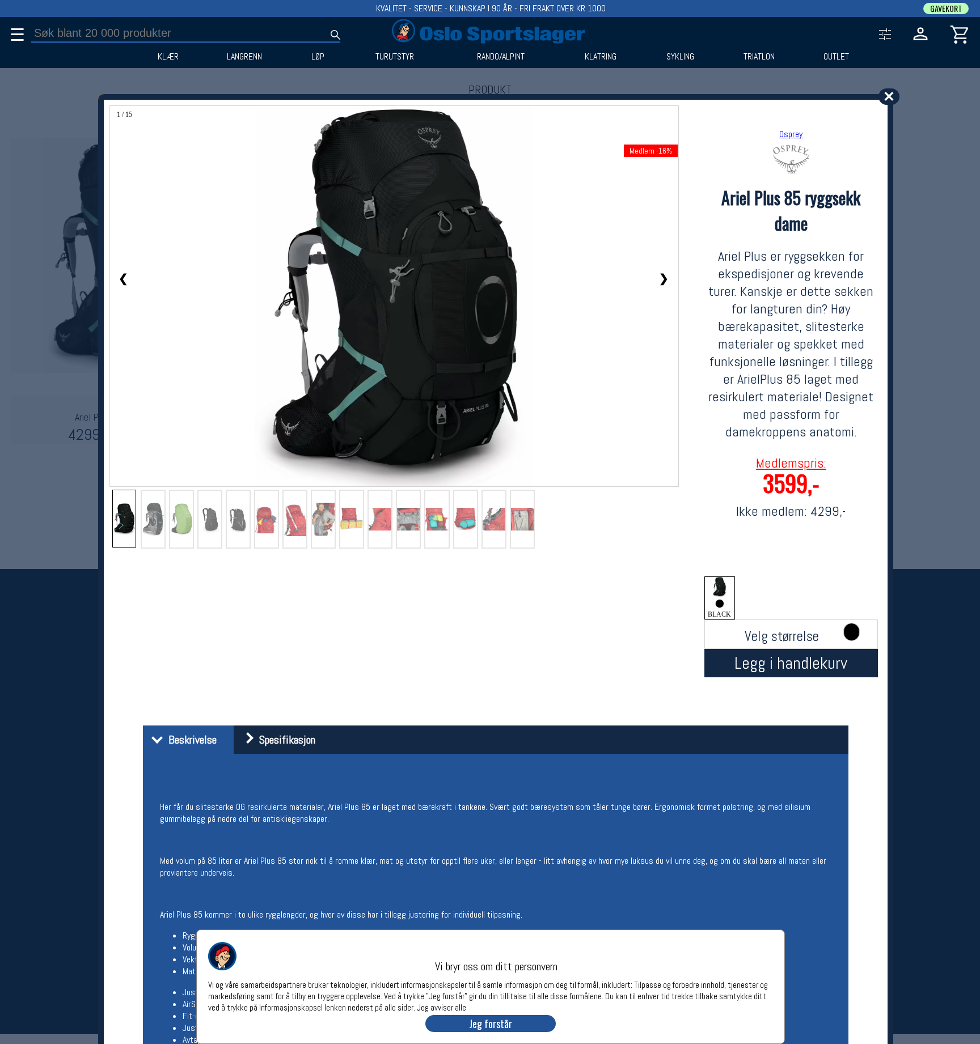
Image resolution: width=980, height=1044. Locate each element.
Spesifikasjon (284, 739)
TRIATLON (759, 56)
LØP (317, 56)
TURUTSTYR (394, 56)
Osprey (790, 134)
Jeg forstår (490, 1023)
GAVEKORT (946, 8)
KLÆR (168, 56)
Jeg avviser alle (441, 1007)
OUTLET (836, 56)
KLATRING (600, 56)
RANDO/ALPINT (501, 56)
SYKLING (680, 56)
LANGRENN (244, 56)
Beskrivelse (190, 739)
